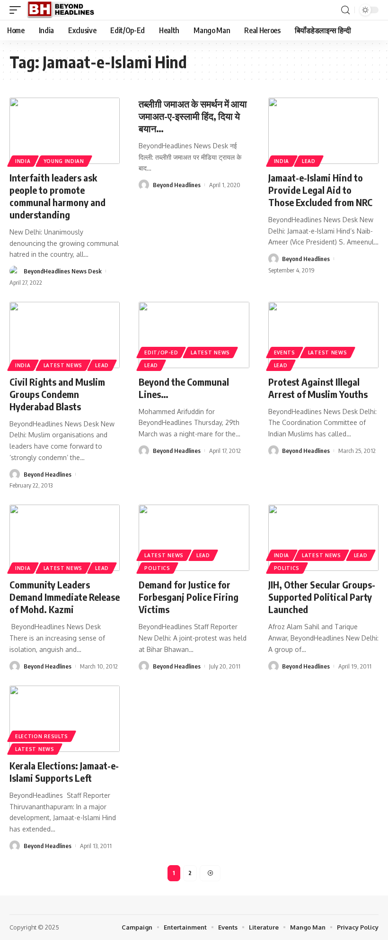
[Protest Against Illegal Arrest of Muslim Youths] (323, 335)
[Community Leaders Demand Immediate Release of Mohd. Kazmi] (64, 538)
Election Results (41, 736)
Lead (309, 161)
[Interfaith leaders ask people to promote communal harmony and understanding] (64, 131)
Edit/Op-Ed (161, 352)
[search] (345, 10)
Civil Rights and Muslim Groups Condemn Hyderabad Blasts (57, 394)
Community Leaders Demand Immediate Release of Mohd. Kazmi (64, 596)
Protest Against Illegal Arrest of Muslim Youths (318, 388)
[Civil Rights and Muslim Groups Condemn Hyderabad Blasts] (64, 335)
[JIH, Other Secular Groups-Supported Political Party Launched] (323, 538)
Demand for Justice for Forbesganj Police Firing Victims (188, 596)
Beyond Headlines (177, 185)
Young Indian (64, 161)
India (23, 161)
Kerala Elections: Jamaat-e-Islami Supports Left (64, 771)
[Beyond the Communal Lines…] (194, 335)
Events (284, 352)
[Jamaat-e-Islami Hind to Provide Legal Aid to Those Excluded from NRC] (323, 131)
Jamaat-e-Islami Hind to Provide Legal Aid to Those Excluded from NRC (320, 190)
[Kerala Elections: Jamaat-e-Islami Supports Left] (64, 719)
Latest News (63, 365)
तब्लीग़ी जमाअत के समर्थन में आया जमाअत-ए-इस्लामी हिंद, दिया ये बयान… (193, 116)
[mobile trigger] (17, 10)
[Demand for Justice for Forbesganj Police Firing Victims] (194, 538)
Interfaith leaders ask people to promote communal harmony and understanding (57, 196)
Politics (157, 568)
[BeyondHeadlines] (64, 10)
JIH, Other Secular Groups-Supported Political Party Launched (321, 596)
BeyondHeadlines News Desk (63, 271)
